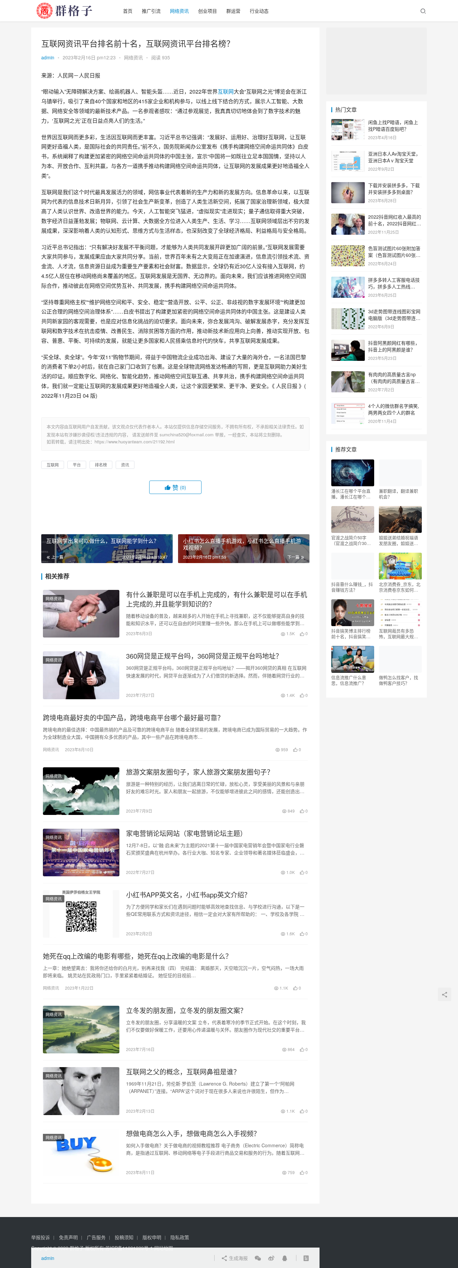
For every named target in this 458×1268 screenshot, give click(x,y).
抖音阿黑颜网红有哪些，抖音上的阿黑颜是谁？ (394, 346)
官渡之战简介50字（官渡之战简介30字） (352, 540)
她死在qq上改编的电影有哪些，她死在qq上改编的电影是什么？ (137, 956)
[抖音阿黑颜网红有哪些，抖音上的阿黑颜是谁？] (348, 343)
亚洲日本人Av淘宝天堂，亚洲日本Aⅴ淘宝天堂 (394, 157)
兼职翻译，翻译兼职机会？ (398, 493)
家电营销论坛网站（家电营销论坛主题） (186, 833)
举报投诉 (40, 1237)
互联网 (226, 91)
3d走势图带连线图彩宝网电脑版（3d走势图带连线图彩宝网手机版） (394, 318)
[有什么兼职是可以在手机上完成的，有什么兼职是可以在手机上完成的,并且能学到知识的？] (81, 614)
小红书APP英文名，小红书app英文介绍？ (188, 894)
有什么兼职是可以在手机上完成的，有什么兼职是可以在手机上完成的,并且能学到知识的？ (216, 599)
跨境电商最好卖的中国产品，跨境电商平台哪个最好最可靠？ (133, 717)
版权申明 (151, 1237)
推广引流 (151, 10)
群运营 (233, 10)
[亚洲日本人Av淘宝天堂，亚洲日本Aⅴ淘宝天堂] (348, 154)
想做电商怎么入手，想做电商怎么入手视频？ (193, 1133)
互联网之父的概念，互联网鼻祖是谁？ (183, 1072)
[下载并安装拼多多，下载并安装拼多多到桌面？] (348, 185)
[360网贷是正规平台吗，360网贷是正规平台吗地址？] (81, 675)
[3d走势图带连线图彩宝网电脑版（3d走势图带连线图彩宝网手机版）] (348, 312)
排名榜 (101, 464)
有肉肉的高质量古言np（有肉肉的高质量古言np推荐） (394, 381)
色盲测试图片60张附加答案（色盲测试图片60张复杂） (394, 255)
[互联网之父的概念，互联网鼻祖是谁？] (81, 1091)
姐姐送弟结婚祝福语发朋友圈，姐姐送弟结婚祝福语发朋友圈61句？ (398, 540)
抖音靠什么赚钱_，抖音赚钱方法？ (352, 587)
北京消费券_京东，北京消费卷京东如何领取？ (399, 587)
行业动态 (259, 10)
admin (47, 57)
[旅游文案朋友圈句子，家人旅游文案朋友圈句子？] (81, 791)
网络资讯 (179, 10)
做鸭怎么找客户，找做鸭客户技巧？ (398, 680)
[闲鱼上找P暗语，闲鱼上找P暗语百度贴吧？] (348, 122)
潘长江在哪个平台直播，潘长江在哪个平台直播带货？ (350, 493)
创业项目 (207, 10)
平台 (77, 464)
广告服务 (96, 1237)
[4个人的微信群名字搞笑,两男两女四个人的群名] (348, 406)
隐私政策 (179, 1237)
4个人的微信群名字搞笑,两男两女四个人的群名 (393, 409)
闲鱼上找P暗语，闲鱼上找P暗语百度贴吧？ (393, 125)
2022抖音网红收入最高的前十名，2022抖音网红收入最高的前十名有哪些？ (394, 223)
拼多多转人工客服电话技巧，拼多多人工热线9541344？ (394, 286)
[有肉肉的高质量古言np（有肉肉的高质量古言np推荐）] (348, 375)
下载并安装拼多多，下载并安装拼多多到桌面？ (394, 188)
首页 (127, 10)
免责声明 (68, 1237)
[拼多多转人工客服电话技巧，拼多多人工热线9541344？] (348, 280)
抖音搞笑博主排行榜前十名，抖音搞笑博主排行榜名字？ (350, 633)
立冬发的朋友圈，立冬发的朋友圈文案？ (186, 1010)
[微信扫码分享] (258, 1258)
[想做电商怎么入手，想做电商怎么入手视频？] (81, 1152)
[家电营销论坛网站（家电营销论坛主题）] (81, 852)
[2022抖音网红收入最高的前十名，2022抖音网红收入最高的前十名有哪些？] (348, 217)
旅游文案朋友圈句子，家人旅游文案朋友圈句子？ (200, 772)
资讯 (125, 464)
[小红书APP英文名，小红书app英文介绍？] (81, 914)
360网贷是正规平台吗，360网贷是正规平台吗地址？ (204, 656)
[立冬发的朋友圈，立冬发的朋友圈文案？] (81, 1029)
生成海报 (238, 1258)
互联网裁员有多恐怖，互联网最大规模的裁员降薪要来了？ (398, 633)
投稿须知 (124, 1237)
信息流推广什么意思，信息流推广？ (348, 680)
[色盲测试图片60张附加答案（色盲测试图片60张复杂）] (348, 248)
